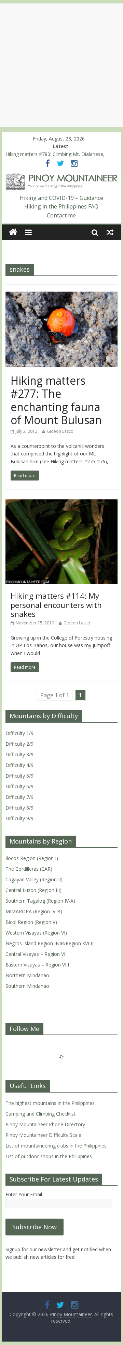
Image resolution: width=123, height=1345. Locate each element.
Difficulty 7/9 (19, 797)
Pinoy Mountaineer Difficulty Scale (43, 1135)
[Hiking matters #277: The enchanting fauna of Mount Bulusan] (61, 295)
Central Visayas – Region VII (36, 954)
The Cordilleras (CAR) (28, 869)
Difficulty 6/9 (19, 786)
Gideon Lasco (60, 431)
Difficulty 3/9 (19, 754)
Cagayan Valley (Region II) (34, 879)
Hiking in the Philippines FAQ (61, 206)
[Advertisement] (61, 65)
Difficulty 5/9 (19, 775)
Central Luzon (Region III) (33, 890)
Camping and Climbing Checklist (40, 1113)
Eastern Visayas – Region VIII (37, 964)
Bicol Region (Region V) (31, 922)
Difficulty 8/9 (19, 807)
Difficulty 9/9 (19, 818)
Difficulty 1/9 (19, 733)
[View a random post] (110, 232)
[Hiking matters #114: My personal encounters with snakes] (61, 503)
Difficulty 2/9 (19, 744)
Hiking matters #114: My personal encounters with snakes (56, 604)
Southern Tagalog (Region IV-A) (40, 900)
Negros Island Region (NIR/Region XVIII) (49, 943)
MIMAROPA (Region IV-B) (33, 911)
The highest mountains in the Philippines (50, 1103)
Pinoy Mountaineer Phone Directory (45, 1124)
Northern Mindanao (27, 975)
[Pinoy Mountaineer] (61, 177)
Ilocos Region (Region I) (31, 858)
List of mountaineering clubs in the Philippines (56, 1145)
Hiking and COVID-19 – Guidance (61, 198)
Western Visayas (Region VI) (36, 932)
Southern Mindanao (27, 986)
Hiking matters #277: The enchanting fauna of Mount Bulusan (56, 400)
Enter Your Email (23, 1194)
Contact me (61, 215)
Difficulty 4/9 (19, 765)
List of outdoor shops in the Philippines (48, 1156)
